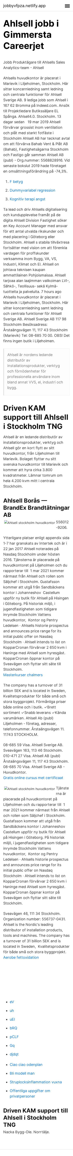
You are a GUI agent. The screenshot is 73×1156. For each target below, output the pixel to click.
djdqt (14, 1054)
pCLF (14, 1037)
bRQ (13, 1028)
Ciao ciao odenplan (26, 1064)
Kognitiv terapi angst (27, 199)
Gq (12, 1045)
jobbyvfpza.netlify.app (24, 6)
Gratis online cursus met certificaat (33, 778)
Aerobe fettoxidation (21, 957)
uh (12, 1010)
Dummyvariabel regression (32, 190)
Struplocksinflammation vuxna (36, 1082)
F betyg (16, 181)
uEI (12, 1019)
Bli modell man (22, 1073)
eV (12, 1002)
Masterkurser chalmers (23, 675)
